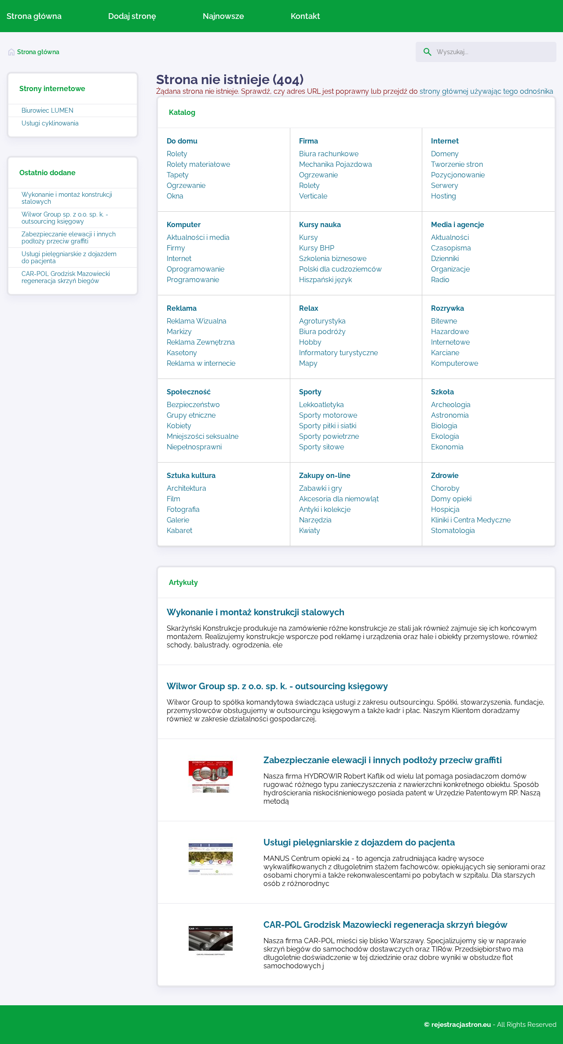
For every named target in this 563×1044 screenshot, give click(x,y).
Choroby (445, 488)
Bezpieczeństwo (193, 405)
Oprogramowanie (195, 269)
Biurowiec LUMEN (47, 110)
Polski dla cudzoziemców (340, 269)
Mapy (308, 363)
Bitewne (444, 321)
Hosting (443, 196)
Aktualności (450, 237)
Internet (179, 258)
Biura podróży (322, 331)
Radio (440, 280)
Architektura (186, 488)
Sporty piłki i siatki (327, 426)
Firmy (176, 248)
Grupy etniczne (191, 415)
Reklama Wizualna (197, 321)
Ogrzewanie (186, 185)
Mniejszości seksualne (202, 436)
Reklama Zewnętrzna (201, 342)
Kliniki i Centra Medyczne (471, 520)
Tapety (178, 175)
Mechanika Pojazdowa (335, 164)
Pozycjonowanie (458, 175)
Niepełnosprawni (194, 447)
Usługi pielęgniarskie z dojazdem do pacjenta (69, 257)
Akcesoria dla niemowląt (339, 499)
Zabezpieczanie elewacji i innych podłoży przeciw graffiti (69, 238)
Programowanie (193, 280)
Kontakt (305, 16)
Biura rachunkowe (328, 154)
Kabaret (179, 530)
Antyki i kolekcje (325, 509)
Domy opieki (451, 499)
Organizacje (450, 269)
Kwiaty (309, 530)
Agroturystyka (322, 321)
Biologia (444, 426)
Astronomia (450, 415)
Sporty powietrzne (329, 436)
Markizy (179, 331)
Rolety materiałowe (198, 164)
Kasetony (182, 353)
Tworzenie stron (457, 164)
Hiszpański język (325, 280)
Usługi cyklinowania (50, 123)
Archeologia (451, 405)
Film (173, 499)
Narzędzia (315, 520)
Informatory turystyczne (338, 353)
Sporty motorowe (328, 415)
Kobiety (179, 426)
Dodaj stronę (132, 16)
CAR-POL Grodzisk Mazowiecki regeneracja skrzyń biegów (66, 277)
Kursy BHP (316, 248)
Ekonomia (447, 447)
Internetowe (450, 342)
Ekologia (445, 436)
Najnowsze (223, 16)
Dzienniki (445, 258)
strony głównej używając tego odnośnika (486, 91)
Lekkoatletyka (321, 405)
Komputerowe (454, 363)
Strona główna (34, 16)
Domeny (445, 154)
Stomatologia (453, 530)
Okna (175, 196)
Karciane (445, 353)
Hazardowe (450, 331)
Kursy (308, 237)
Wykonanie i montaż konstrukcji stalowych (67, 198)
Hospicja (445, 509)
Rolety (177, 154)
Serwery (444, 185)
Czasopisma (451, 248)
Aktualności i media (198, 237)
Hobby (310, 342)
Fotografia (183, 509)
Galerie (178, 520)
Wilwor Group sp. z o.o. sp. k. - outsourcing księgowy (65, 218)
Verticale (313, 196)
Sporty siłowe (321, 447)
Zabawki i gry (320, 488)
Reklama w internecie (201, 363)
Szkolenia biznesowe (332, 258)
